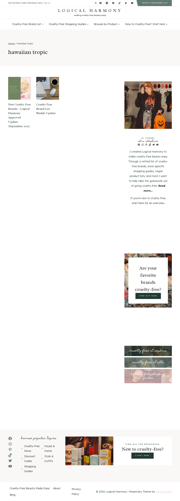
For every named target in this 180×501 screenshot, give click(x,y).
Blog (12, 494)
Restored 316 (164, 491)
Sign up (47, 3)
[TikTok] (119, 3)
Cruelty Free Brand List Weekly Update (46, 109)
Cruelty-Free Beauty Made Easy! (30, 488)
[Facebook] (100, 3)
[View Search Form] (95, 3)
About (56, 488)
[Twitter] (126, 3)
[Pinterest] (113, 3)
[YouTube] (132, 3)
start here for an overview (148, 203)
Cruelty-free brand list (155, 3)
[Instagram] (107, 3)
